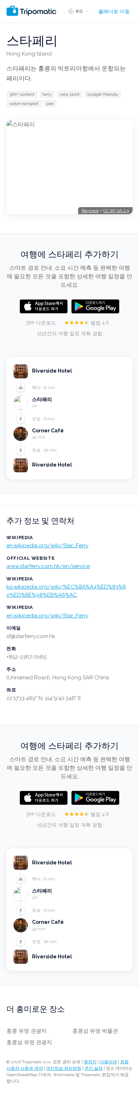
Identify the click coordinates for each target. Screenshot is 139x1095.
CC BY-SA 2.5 (116, 210)
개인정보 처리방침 (63, 1068)
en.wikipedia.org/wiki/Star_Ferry (47, 545)
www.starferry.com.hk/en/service (48, 566)
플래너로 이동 (114, 11)
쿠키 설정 (93, 1068)
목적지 (90, 1061)
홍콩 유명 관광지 (26, 1031)
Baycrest (90, 210)
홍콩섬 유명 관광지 (29, 1042)
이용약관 (108, 1061)
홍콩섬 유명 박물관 (95, 1031)
